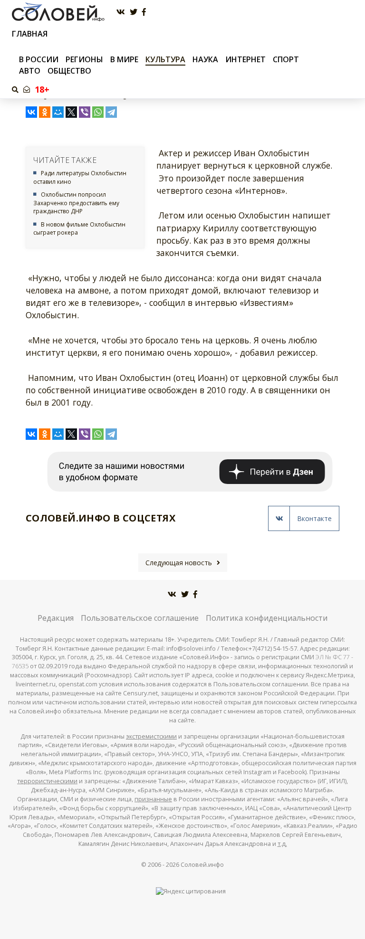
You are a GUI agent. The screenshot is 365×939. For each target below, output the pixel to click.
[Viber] (84, 112)
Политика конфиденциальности (266, 618)
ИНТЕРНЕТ (245, 59)
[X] (71, 112)
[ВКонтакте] (31, 112)
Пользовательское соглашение (140, 618)
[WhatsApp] (98, 112)
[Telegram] (111, 112)
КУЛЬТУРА (165, 59)
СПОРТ (286, 59)
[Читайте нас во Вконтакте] (120, 12)
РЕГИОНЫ (84, 59)
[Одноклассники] (44, 112)
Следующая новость (178, 562)
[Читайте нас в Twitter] (133, 12)
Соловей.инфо (202, 865)
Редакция (56, 618)
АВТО (29, 71)
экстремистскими (151, 736)
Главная (30, 34)
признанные (153, 799)
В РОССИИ (38, 59)
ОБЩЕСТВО (69, 71)
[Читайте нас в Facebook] (144, 12)
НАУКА (205, 59)
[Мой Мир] (58, 112)
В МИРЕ (124, 59)
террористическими (47, 781)
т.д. (282, 844)
